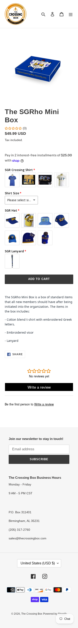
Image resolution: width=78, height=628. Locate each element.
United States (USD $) (38, 563)
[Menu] (70, 14)
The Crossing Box (31, 613)
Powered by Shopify (55, 613)
